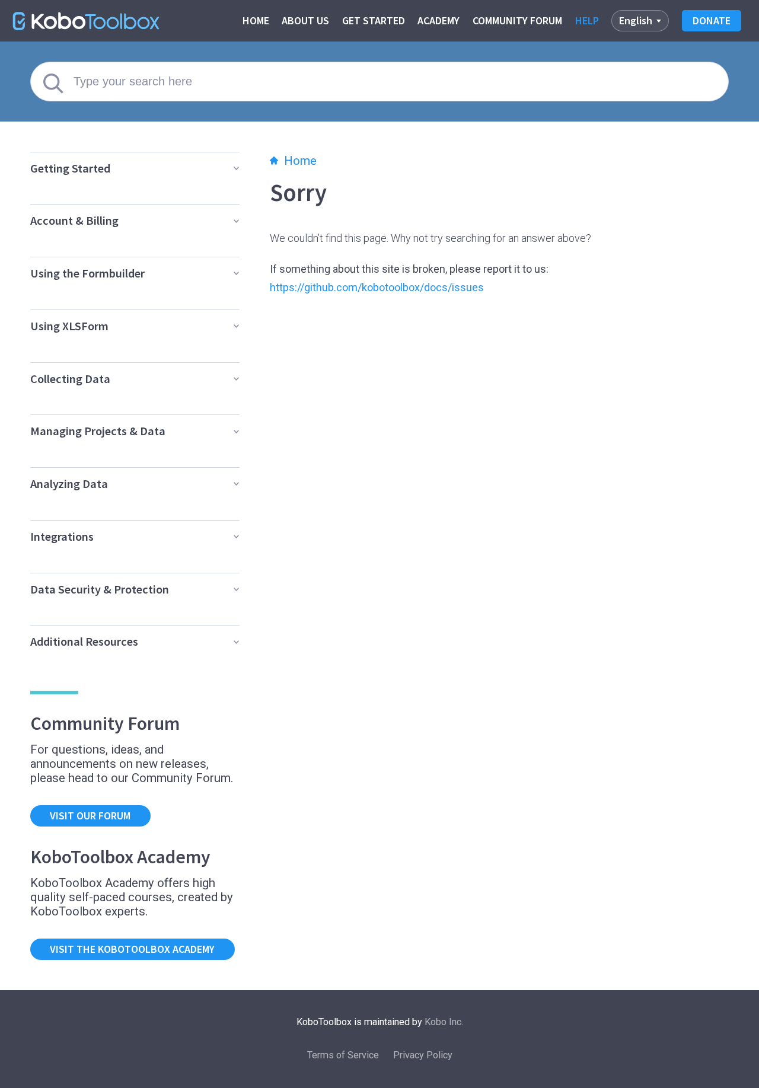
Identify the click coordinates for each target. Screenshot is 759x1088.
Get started (373, 20)
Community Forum (517, 20)
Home (256, 20)
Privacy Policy (422, 1055)
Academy (438, 20)
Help (587, 20)
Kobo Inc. (444, 1022)
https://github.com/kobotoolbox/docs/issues (377, 287)
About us (305, 20)
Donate (712, 20)
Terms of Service (343, 1055)
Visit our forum (90, 815)
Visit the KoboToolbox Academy (132, 949)
